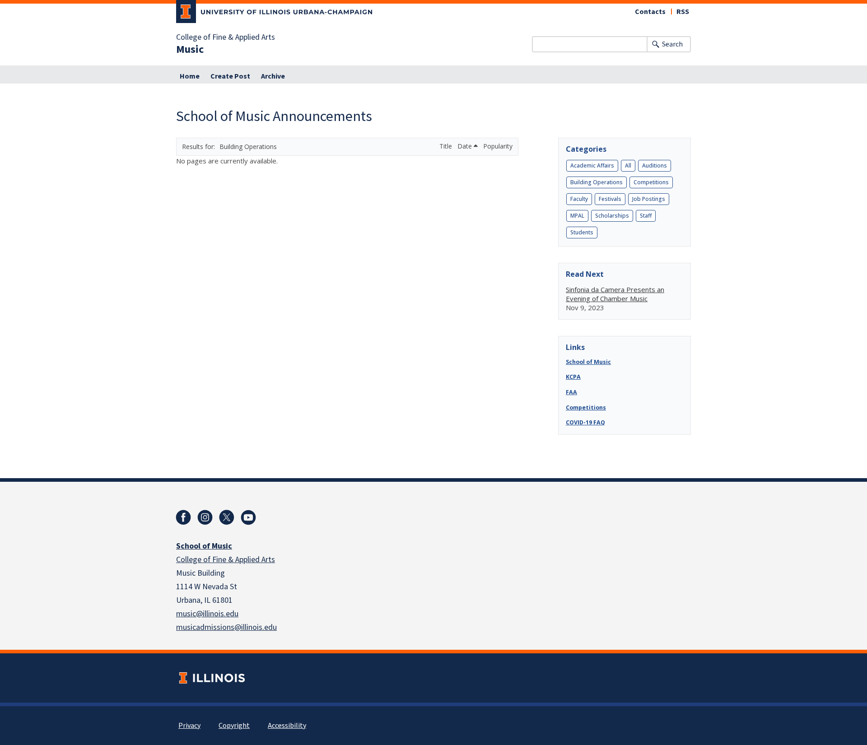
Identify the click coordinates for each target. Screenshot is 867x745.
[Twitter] (227, 517)
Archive (273, 76)
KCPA (573, 377)
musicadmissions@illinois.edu (226, 627)
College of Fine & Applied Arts (225, 37)
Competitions (651, 182)
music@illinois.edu (207, 613)
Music (190, 49)
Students (581, 232)
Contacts (650, 12)
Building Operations (596, 182)
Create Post (230, 76)
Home (190, 76)
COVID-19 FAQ (585, 422)
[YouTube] (248, 517)
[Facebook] (183, 517)
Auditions (654, 165)
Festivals (610, 199)
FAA (571, 392)
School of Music (588, 362)
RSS (682, 12)
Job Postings (648, 199)
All (628, 165)
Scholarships (612, 215)
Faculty (579, 199)
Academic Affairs (592, 165)
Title (446, 146)
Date (465, 146)
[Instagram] (205, 517)
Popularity (498, 146)
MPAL (577, 215)
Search (672, 44)
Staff (646, 215)
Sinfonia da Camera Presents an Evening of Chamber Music (615, 294)
